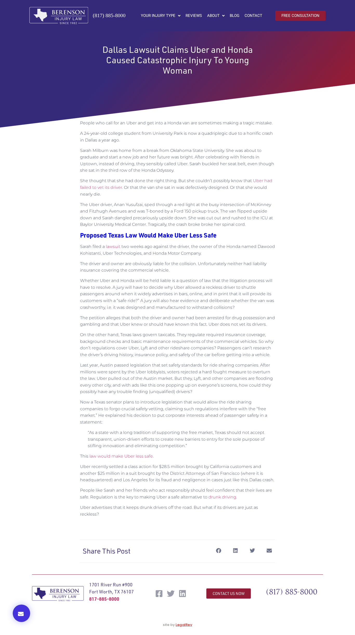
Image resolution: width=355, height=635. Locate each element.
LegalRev (184, 624)
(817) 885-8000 (109, 15)
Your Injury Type (158, 15)
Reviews (194, 15)
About (213, 15)
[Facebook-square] (159, 594)
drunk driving (222, 497)
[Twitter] (171, 594)
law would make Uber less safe (121, 456)
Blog (234, 15)
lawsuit (113, 246)
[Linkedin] (182, 594)
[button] (21, 613)
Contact (253, 15)
